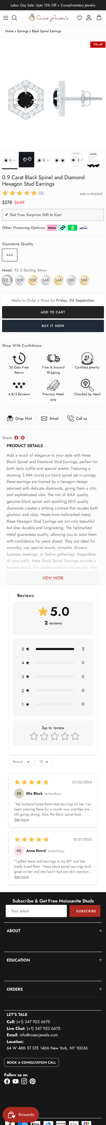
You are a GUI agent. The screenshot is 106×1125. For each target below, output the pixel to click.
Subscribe (86, 911)
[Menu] (5, 17)
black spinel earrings (46, 31)
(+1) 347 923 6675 (33, 1022)
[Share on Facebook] (16, 438)
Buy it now (53, 325)
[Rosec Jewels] (48, 17)
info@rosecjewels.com (39, 1035)
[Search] (17, 17)
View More (53, 578)
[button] (79, 18)
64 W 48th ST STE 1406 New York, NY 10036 (47, 1048)
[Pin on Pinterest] (23, 438)
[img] (19, 193)
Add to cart (53, 312)
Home (9, 31)
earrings (22, 31)
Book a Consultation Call (31, 1062)
